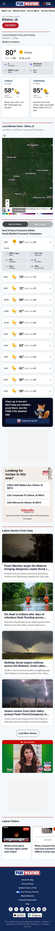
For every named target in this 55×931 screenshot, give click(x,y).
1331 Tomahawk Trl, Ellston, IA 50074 (25, 495)
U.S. (3, 17)
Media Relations (27, 896)
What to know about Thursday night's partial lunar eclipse (16, 849)
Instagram (22, 909)
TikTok (39, 909)
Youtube (27, 909)
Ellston (11, 17)
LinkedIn (33, 909)
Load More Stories (27, 733)
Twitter (16, 909)
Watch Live (6, 11)
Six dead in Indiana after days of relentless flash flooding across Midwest (24, 617)
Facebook (11, 909)
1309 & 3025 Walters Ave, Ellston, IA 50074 (25, 486)
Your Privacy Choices (30, 892)
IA (7, 17)
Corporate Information (27, 900)
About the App (28, 880)
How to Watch (33, 11)
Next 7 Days (40, 224)
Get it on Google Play (35, 915)
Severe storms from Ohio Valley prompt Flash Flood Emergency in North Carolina (25, 714)
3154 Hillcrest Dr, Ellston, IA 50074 (24, 502)
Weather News (19, 11)
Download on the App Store (19, 915)
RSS (44, 909)
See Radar (10, 25)
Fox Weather (27, 4)
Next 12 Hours (15, 224)
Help (27, 904)
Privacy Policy (28, 884)
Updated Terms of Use (27, 888)
